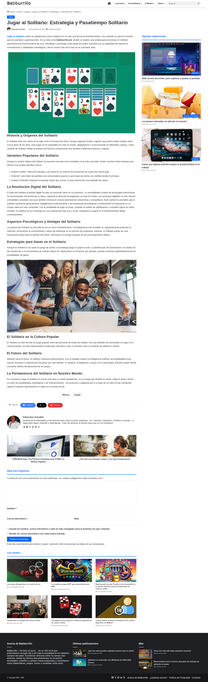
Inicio (12, 12)
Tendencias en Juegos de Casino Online (23, 620)
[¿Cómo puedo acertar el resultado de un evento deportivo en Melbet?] (116, 606)
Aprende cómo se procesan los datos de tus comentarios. (77, 544)
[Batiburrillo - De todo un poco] (19, 3)
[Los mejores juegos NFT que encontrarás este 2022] (71, 570)
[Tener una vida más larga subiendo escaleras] (145, 653)
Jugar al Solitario (16, 36)
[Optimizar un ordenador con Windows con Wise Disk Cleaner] (79, 662)
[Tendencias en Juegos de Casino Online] (27, 606)
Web (76, 519)
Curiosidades (134, 3)
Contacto (196, 677)
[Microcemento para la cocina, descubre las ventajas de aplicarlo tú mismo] (145, 664)
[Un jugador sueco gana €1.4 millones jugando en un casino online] (71, 606)
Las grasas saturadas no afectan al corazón (164, 121)
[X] (30, 427)
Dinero (66, 395)
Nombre (12, 508)
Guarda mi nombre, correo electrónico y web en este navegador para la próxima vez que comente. (59, 529)
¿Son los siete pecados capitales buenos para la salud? (111, 651)
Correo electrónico (17, 519)
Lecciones (120, 3)
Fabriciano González (18, 29)
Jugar (78, 395)
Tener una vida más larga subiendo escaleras (172, 651)
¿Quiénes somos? (158, 677)
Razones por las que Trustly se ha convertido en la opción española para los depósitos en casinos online (115, 586)
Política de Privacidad (179, 677)
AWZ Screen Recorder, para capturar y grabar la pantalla (171, 78)
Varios (160, 3)
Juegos (26, 12)
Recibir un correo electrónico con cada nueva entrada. (37, 534)
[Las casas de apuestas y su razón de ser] (27, 570)
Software (149, 3)
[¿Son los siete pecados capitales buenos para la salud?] (79, 653)
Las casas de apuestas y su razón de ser (23, 584)
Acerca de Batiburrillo (137, 677)
